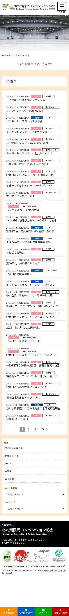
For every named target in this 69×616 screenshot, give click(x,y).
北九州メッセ (11, 455)
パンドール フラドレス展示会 (24, 121)
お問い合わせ (60, 612)
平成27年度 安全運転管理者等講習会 (28, 242)
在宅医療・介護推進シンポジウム (25, 100)
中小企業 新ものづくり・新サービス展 (29, 295)
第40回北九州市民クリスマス (23, 263)
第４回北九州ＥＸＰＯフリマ (23, 397)
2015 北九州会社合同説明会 (23, 327)
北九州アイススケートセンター (24, 341)
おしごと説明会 (15, 252)
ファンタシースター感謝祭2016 (24, 110)
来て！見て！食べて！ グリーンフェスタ (30, 285)
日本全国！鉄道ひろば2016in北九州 (27, 142)
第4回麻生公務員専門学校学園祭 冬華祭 (30, 231)
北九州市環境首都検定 (19, 274)
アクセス (43, 612)
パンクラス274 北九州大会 (22, 210)
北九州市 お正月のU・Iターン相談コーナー (31, 175)
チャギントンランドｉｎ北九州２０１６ (29, 132)
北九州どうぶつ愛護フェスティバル (26, 387)
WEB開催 (9, 478)
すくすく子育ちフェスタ (20, 196)
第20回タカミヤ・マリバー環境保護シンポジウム (34, 306)
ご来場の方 (8, 612)
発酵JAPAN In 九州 (17, 419)
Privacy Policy (48, 570)
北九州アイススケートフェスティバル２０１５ (33, 355)
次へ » (43, 429)
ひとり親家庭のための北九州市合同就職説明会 (33, 408)
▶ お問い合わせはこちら (13, 542)
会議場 (8, 471)
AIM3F (8, 463)
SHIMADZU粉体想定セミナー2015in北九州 (31, 220)
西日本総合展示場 (14, 448)
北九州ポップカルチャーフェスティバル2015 (32, 317)
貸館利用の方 (26, 612)
